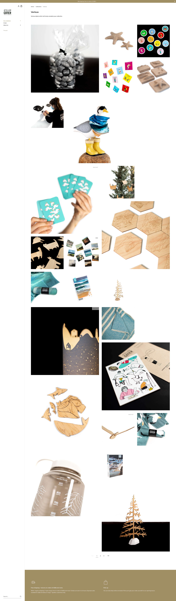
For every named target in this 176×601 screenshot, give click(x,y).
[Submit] (20, 596)
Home (32, 6)
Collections (38, 6)
